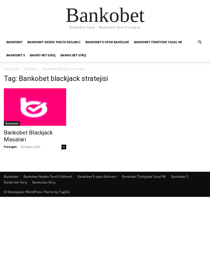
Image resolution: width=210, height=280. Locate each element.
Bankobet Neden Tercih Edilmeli (53, 42)
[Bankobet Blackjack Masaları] (35, 107)
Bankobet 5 (15, 55)
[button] (199, 42)
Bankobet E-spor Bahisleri (107, 42)
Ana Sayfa (11, 68)
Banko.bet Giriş (73, 55)
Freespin (10, 147)
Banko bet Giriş (43, 55)
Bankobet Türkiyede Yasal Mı (158, 42)
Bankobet (14, 42)
